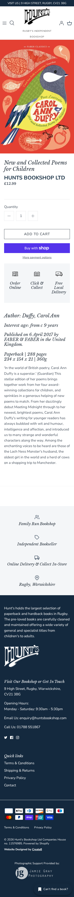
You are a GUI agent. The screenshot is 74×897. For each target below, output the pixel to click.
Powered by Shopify (36, 843)
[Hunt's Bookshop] (37, 16)
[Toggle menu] (4, 22)
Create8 (37, 849)
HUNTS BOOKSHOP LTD (34, 178)
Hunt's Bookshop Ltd (28, 839)
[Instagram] (17, 737)
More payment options (37, 257)
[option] (37, 96)
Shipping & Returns (19, 770)
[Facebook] (11, 737)
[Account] (60, 22)
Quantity (11, 206)
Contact (10, 785)
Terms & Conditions (19, 763)
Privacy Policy (15, 778)
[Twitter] (5, 737)
